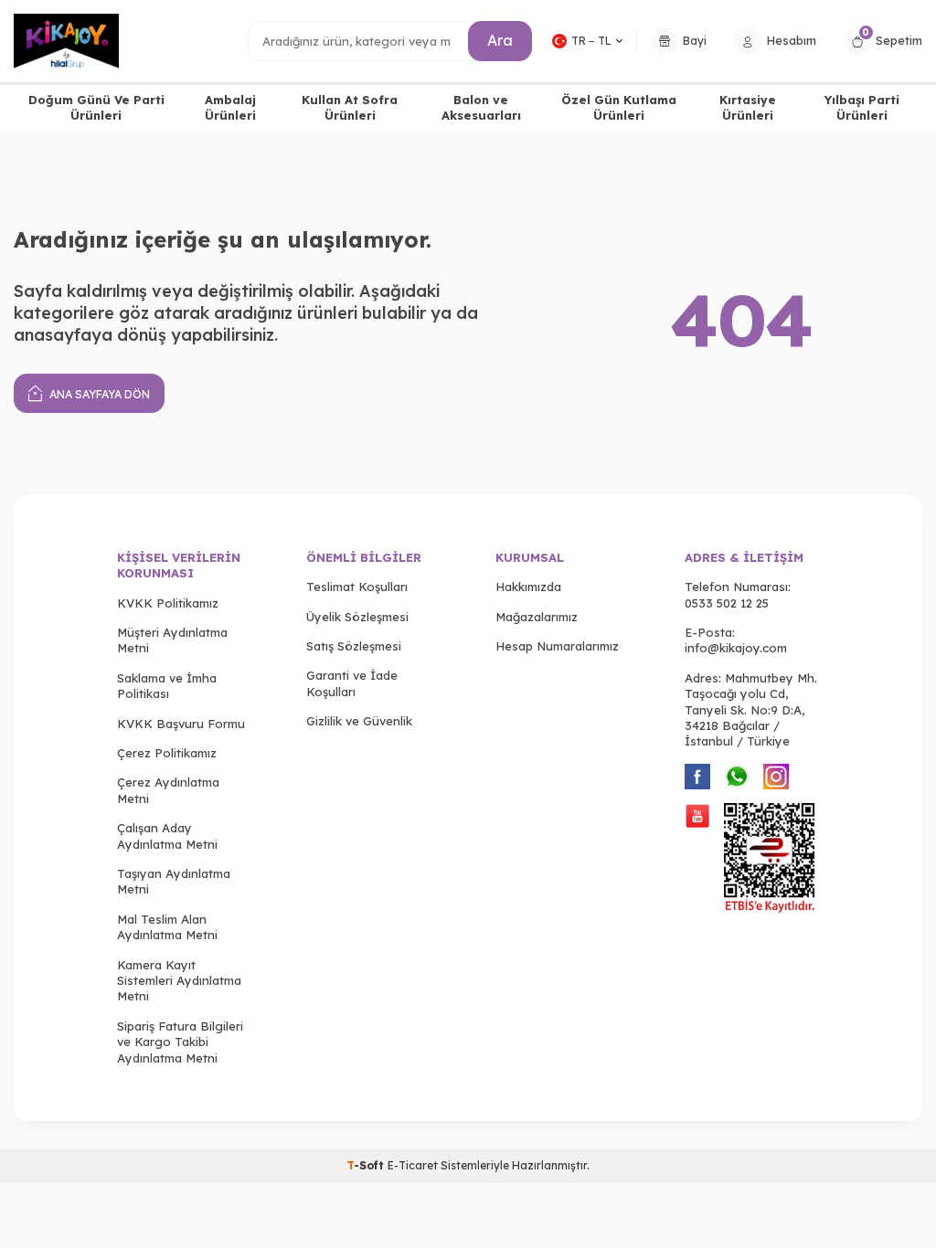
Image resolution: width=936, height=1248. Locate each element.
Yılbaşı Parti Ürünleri (861, 107)
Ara (500, 40)
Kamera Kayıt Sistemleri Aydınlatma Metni (179, 980)
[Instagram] (776, 776)
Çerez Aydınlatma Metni (168, 790)
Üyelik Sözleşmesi (357, 616)
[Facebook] (697, 776)
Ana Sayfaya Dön (98, 394)
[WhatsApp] (737, 776)
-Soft (367, 1165)
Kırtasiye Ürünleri (747, 107)
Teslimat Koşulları (357, 586)
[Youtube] (697, 816)
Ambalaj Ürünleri (230, 107)
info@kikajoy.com (736, 647)
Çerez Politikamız (167, 753)
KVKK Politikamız (167, 603)
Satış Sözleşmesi (353, 646)
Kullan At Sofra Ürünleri (350, 107)
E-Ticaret (413, 1165)
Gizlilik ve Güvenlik (359, 721)
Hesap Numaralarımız (557, 646)
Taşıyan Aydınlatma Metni (173, 881)
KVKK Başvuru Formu (181, 723)
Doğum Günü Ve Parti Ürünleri (96, 107)
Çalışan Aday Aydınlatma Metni (167, 835)
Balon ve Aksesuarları (481, 107)
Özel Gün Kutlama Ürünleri (618, 107)
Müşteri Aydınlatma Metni (172, 640)
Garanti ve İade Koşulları (352, 683)
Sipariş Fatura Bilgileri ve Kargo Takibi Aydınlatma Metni (180, 1042)
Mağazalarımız (536, 616)
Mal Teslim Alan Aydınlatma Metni (167, 927)
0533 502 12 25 (727, 603)
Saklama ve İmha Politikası (167, 686)
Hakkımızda (528, 586)
